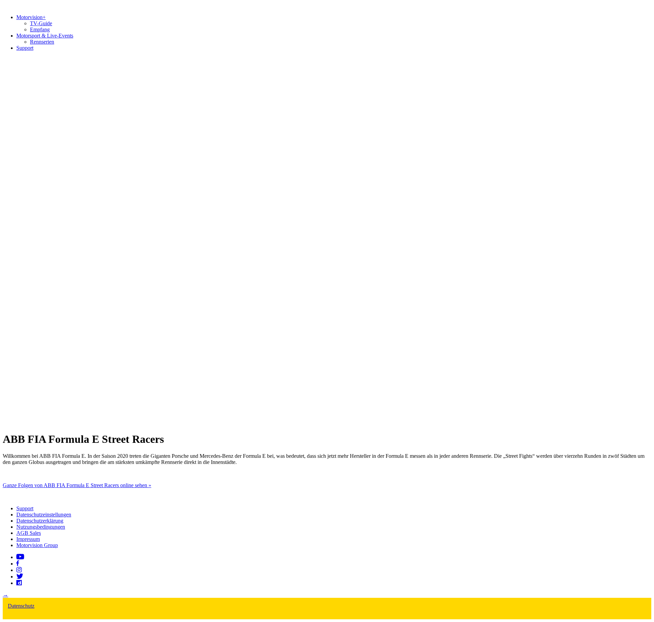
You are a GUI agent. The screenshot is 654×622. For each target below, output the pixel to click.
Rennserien (42, 42)
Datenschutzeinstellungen (43, 514)
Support (24, 48)
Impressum (28, 539)
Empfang (40, 29)
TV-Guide (41, 23)
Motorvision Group (37, 545)
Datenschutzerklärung (39, 521)
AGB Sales (28, 533)
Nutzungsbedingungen (40, 527)
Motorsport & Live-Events (44, 35)
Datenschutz (21, 606)
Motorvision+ (31, 17)
